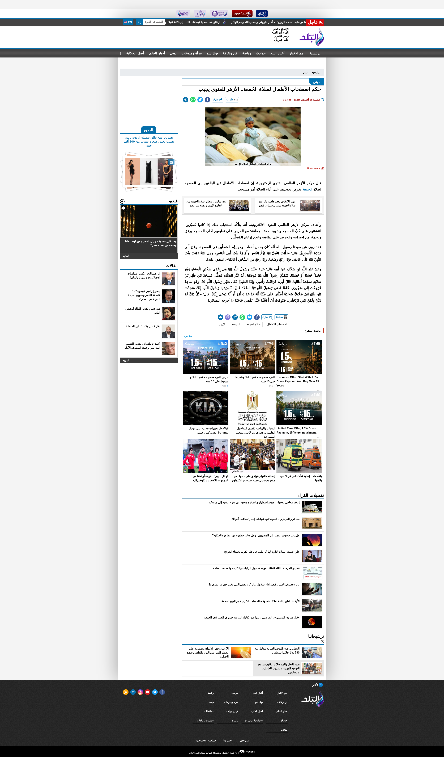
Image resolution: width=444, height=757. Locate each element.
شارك (216, 99)
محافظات (209, 711)
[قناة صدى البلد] (262, 13)
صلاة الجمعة (254, 324)
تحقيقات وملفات (205, 720)
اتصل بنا (227, 740)
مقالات (284, 729)
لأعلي (315, 685)
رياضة (246, 53)
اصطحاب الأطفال (277, 324)
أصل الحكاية (135, 53)
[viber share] (227, 317)
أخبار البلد (277, 53)
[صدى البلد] (311, 37)
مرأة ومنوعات (191, 53)
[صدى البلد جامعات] (219, 13)
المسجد (236, 324)
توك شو (212, 53)
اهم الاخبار (297, 53)
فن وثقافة (230, 53)
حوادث (261, 53)
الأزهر (222, 324)
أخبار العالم (157, 53)
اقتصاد (284, 720)
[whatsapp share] (193, 99)
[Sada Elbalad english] (183, 13)
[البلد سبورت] (242, 13)
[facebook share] (207, 99)
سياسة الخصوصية (205, 740)
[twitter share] (200, 99)
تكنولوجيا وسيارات (254, 720)
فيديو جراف (232, 711)
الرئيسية (315, 53)
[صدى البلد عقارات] (200, 13)
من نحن (244, 740)
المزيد (126, 255)
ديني (173, 53)
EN (129, 22)
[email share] (185, 99)
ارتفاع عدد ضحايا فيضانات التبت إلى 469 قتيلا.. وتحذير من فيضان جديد (253, 22)
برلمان (235, 720)
